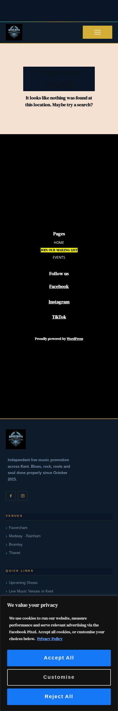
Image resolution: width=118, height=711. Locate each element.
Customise (59, 677)
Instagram (59, 302)
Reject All (59, 697)
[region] (59, 653)
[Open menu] (97, 32)
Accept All (59, 658)
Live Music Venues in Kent (31, 591)
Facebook (59, 286)
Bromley (16, 544)
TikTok (59, 317)
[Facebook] (10, 496)
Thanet (14, 553)
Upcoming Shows (23, 583)
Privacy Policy (50, 638)
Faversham (18, 528)
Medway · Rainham (25, 536)
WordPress (75, 338)
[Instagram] (22, 496)
